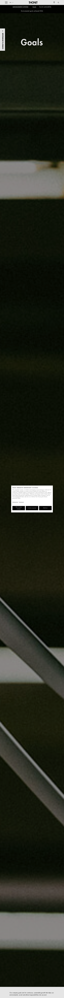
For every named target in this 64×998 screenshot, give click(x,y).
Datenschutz (15, 502)
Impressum (21, 502)
